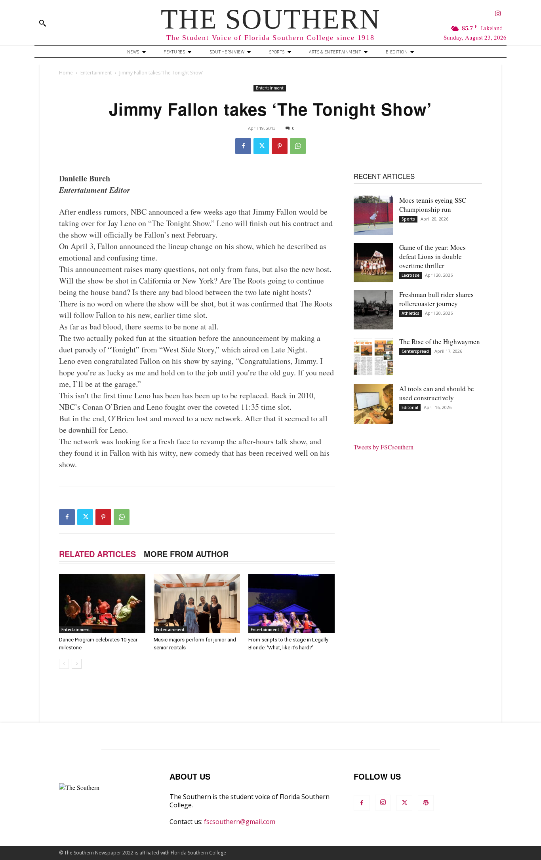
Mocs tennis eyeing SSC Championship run (432, 205)
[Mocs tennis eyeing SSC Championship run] (373, 215)
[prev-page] (64, 664)
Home (66, 72)
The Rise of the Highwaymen (439, 341)
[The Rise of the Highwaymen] (373, 357)
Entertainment (96, 72)
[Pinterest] (280, 146)
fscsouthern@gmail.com (239, 821)
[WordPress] (426, 803)
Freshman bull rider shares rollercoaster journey (436, 299)
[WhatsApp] (298, 146)
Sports (408, 219)
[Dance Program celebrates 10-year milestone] (102, 603)
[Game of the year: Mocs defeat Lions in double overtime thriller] (373, 262)
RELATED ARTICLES (97, 553)
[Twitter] (261, 146)
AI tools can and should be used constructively (436, 393)
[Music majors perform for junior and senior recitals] (197, 603)
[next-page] (77, 664)
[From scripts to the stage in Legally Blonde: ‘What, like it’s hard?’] (291, 603)
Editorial (410, 407)
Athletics (410, 313)
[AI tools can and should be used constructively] (373, 404)
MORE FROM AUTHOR (186, 553)
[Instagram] (498, 14)
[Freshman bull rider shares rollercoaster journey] (373, 309)
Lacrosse (410, 275)
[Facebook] (243, 146)
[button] (42, 23)
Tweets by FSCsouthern (383, 447)
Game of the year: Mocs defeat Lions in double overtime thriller (432, 256)
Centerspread (415, 351)
